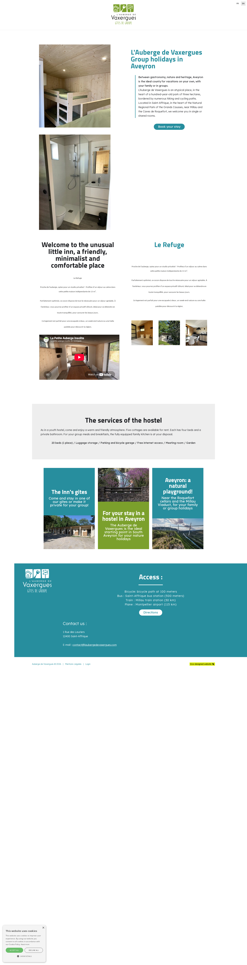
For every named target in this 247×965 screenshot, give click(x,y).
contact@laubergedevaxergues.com (94, 644)
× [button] (43, 928)
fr (238, 3)
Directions (150, 612)
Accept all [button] (14, 950)
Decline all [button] (34, 950)
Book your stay (169, 126)
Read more (25, 944)
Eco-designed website (200, 664)
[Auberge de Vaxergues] (123, 27)
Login (87, 664)
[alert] (24, 943)
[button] (24, 956)
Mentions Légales (73, 664)
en (243, 3)
